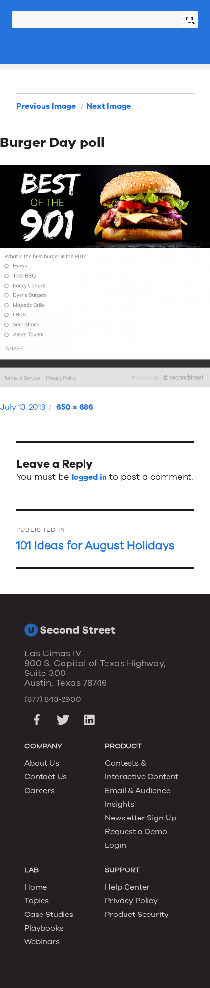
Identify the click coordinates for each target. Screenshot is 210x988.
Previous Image (46, 106)
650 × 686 (74, 407)
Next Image (108, 106)
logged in (89, 477)
